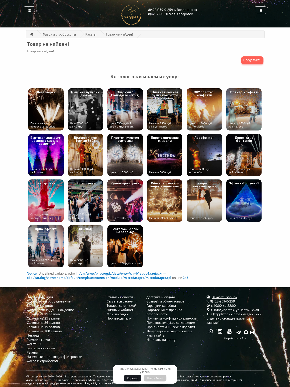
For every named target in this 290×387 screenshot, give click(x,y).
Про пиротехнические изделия (170, 327)
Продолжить (252, 60)
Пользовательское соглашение (170, 322)
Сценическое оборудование (48, 301)
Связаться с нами (120, 301)
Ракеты (90, 34)
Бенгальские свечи (41, 348)
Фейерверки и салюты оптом (169, 331)
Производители (119, 318)
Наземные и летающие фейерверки (54, 356)
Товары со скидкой (121, 305)
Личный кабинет (120, 310)
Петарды (33, 335)
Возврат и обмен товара (165, 301)
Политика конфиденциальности (171, 318)
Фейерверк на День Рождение (50, 310)
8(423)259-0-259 (222, 301)
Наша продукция (40, 297)
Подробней (155, 378)
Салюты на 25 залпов (43, 318)
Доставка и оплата (160, 297)
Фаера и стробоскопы (59, 34)
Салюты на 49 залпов (43, 327)
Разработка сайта (235, 338)
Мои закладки (118, 314)
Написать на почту (161, 339)
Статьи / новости (120, 297)
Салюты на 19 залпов (43, 314)
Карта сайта (155, 335)
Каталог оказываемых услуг (145, 77)
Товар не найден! (119, 34)
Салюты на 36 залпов (43, 322)
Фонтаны (34, 344)
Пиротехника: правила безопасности (164, 312)
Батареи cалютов (40, 305)
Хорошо (132, 378)
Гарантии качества (161, 305)
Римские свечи (38, 339)
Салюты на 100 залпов (44, 331)
